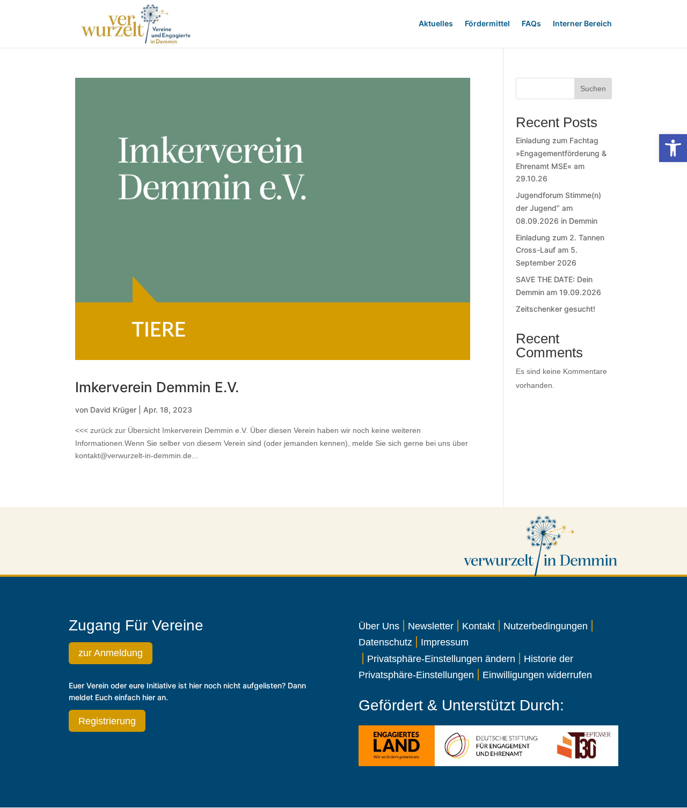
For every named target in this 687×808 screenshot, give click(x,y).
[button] (673, 148)
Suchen (593, 88)
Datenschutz (385, 642)
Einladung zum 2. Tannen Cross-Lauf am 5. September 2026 (560, 250)
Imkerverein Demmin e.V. (157, 387)
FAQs (531, 23)
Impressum (445, 642)
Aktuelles (436, 23)
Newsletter (431, 626)
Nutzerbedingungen (545, 626)
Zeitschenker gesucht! (555, 308)
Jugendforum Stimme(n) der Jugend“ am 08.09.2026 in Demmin (558, 207)
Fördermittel (487, 23)
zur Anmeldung (110, 653)
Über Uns (379, 626)
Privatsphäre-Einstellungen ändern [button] (441, 658)
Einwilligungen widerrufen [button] (537, 675)
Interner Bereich (582, 23)
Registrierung (107, 721)
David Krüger (113, 409)
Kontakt (478, 626)
